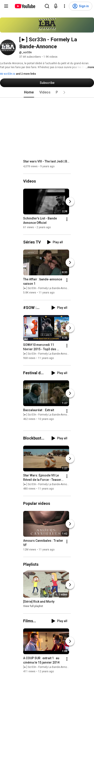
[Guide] (6, 6)
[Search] (47, 6)
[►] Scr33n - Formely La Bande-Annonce (47, 288)
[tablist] (47, 92)
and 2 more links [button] (26, 73)
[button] (64, 92)
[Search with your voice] (55, 6)
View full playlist (33, 606)
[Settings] (64, 6)
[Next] (70, 201)
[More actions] (67, 219)
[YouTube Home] (24, 6)
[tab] (29, 92)
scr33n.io (9, 73)
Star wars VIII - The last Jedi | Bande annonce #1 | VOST (47, 161)
